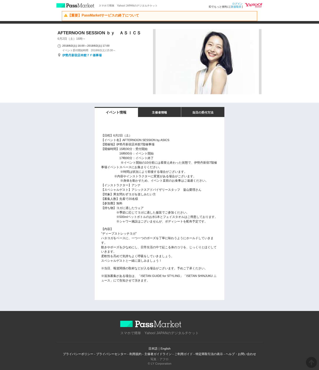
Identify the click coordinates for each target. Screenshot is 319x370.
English (166, 348)
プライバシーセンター (111, 354)
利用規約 (135, 354)
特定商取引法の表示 (209, 354)
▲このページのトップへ (311, 362)
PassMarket (75, 5)
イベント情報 (116, 112)
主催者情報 (159, 112)
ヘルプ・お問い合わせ (241, 354)
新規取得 (236, 6)
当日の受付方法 (203, 112)
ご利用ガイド (183, 354)
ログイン (237, 3)
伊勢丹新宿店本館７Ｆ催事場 (82, 55)
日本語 (153, 348)
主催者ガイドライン (158, 354)
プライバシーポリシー (78, 354)
